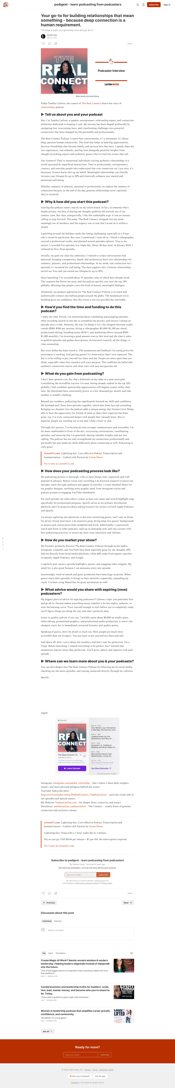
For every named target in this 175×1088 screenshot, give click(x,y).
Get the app (100, 1076)
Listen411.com (52, 453)
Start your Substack (81, 1076)
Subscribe (154, 4)
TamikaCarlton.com (66, 802)
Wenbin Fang (52, 35)
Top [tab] (43, 953)
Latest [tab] (50, 953)
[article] (87, 970)
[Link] (37, 115)
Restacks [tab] (57, 921)
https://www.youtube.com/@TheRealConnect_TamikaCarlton (73, 795)
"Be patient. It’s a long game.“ (54, 1017)
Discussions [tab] (60, 953)
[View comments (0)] (49, 43)
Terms (95, 1070)
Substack (75, 1082)
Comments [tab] (47, 921)
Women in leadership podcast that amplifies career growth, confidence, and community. (75, 1012)
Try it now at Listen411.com (59, 464)
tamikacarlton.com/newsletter (70, 806)
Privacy (88, 1070)
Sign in (167, 4)
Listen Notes (96, 457)
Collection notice (106, 1070)
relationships (48, 107)
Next (126, 902)
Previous (51, 902)
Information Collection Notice (86, 883)
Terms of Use (100, 880)
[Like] (43, 43)
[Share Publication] (143, 4)
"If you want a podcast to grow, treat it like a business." (65, 997)
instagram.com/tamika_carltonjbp (71, 783)
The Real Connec (91, 103)
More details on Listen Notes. (87, 96)
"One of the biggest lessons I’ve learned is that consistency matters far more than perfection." (74, 971)
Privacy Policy (107, 883)
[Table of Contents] (3, 544)
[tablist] (52, 921)
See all (46, 1031)
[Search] (137, 4)
